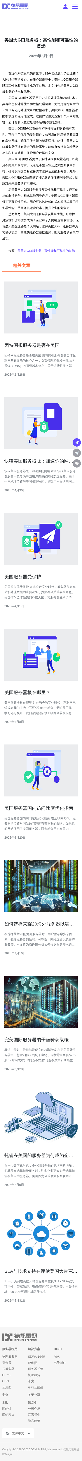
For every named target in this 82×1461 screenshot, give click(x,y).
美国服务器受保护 (22, 576)
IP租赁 (32, 1362)
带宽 (31, 1381)
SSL (5, 1402)
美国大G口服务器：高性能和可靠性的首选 (46, 250)
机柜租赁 (34, 1375)
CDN (5, 1381)
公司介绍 (34, 1408)
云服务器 (8, 1369)
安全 (5, 1395)
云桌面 (6, 1387)
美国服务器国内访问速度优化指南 (38, 808)
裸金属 (6, 1362)
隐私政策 (34, 1421)
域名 (57, 1356)
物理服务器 (9, 1356)
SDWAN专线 (36, 1356)
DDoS (6, 1375)
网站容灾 (8, 1414)
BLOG (32, 1402)
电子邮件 (60, 1362)
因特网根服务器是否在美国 (31, 345)
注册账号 (65, 6)
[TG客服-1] (77, 442)
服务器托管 (35, 1369)
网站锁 (6, 1408)
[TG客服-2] (77, 453)
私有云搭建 (35, 1387)
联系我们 (34, 1414)
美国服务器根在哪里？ (27, 692)
